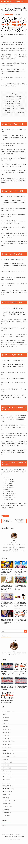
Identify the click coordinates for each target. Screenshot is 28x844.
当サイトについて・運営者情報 (8, 834)
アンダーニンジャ (7, 791)
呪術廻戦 (6, 759)
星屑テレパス (6, 794)
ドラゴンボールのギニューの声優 (12, 96)
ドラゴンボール (9, 14)
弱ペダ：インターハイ (9, 779)
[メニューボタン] (1, 1)
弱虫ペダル (6, 797)
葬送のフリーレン (8, 750)
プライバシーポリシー (8, 836)
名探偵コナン (7, 803)
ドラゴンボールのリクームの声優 (12, 99)
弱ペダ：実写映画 (8, 785)
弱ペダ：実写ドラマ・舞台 (9, 756)
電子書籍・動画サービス (9, 741)
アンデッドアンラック (8, 788)
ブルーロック (6, 782)
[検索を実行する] (25, 631)
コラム (5, 720)
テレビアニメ (6, 723)
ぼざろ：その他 (7, 744)
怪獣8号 (5, 714)
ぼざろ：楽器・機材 (8, 753)
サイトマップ (23, 834)
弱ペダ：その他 (7, 738)
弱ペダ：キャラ (7, 776)
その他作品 (6, 815)
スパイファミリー (7, 773)
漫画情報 (5, 726)
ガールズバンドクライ (8, 711)
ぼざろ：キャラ (7, 762)
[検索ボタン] (26, 1)
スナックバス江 (7, 729)
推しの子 (6, 765)
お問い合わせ (17, 834)
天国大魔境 (6, 809)
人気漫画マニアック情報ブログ (14, 1)
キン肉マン (6, 735)
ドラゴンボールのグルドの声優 (12, 106)
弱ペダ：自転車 (7, 770)
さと (14, 540)
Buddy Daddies (7, 812)
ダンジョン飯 (7, 732)
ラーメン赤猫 (6, 717)
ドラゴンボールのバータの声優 (12, 101)
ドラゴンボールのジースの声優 (12, 103)
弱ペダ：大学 (7, 767)
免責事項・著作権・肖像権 (19, 836)
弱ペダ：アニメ (7, 747)
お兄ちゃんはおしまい (9, 800)
